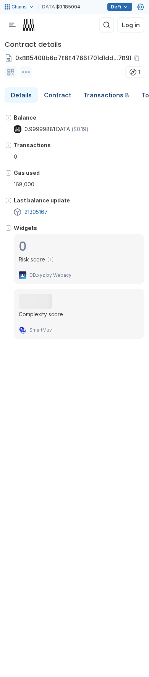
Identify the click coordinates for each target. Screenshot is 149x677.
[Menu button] (12, 25)
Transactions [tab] (106, 95)
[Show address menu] (26, 72)
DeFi (116, 7)
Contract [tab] (57, 95)
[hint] (8, 118)
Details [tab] (21, 95)
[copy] (138, 58)
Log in (131, 25)
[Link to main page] (28, 25)
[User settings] (140, 7)
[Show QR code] (11, 72)
